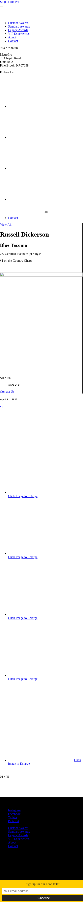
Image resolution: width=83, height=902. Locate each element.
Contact (13, 41)
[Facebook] (12, 385)
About (12, 37)
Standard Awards (19, 26)
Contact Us (7, 391)
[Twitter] (15, 385)
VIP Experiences (18, 33)
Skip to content (9, 1)
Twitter (12, 817)
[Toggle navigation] (46, 212)
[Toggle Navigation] (1, 6)
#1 (1, 407)
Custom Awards (18, 23)
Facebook (14, 814)
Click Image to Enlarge (22, 496)
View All (5, 224)
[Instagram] (9, 385)
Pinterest (13, 821)
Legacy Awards (18, 30)
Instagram (14, 810)
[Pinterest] (18, 385)
